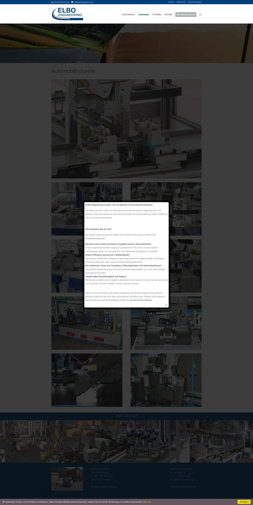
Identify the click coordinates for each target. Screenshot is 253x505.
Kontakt (168, 14)
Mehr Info (147, 502)
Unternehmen (128, 14)
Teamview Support (195, 2)
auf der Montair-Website (141, 300)
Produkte (156, 14)
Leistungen (143, 14)
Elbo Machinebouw (186, 14)
